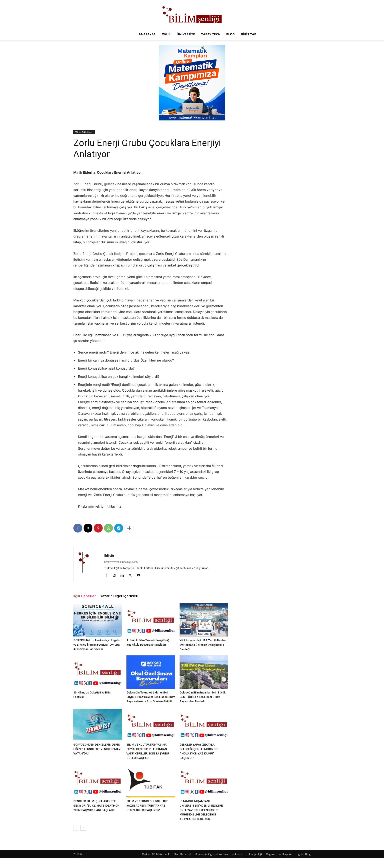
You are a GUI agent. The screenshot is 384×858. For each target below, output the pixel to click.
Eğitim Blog (304, 854)
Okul (166, 34)
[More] (129, 528)
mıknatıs (237, 854)
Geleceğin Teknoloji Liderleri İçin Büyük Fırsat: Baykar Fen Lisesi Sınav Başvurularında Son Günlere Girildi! (150, 697)
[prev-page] (76, 828)
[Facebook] (77, 528)
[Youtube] (140, 575)
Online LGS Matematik (156, 854)
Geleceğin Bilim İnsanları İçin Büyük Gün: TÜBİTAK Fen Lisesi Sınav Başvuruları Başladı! (203, 697)
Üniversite (186, 34)
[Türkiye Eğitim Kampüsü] (192, 15)
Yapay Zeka (210, 34)
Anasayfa (147, 34)
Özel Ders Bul (182, 854)
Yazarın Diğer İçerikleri (119, 596)
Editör (109, 555)
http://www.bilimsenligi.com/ (121, 561)
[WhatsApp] (108, 528)
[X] (88, 528)
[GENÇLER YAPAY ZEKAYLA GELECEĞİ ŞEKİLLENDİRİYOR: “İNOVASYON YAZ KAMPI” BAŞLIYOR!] (204, 724)
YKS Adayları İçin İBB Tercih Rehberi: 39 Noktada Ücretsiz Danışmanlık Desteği (204, 645)
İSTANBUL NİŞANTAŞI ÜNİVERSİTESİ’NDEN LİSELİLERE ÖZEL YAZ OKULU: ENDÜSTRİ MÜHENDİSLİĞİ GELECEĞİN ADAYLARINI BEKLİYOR (201, 810)
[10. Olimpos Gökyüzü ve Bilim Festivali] (97, 672)
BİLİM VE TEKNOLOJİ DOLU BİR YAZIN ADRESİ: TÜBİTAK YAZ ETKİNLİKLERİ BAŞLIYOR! (147, 805)
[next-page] (83, 828)
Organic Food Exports (279, 854)
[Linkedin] (124, 575)
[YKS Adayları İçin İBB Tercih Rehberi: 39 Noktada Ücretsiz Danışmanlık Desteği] (204, 619)
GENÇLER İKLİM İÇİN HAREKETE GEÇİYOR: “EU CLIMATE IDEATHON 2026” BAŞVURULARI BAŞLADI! (96, 805)
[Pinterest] (98, 528)
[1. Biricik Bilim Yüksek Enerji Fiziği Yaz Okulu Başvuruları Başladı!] (150, 619)
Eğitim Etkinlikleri (84, 132)
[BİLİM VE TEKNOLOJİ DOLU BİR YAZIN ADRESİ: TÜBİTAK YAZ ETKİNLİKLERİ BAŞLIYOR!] (150, 780)
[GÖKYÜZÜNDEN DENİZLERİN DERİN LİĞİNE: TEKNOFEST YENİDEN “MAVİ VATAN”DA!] (97, 724)
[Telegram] (118, 528)
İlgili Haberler (84, 596)
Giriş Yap (248, 34)
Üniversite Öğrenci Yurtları (211, 854)
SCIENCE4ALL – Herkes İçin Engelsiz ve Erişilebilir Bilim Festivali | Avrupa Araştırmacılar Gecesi (97, 644)
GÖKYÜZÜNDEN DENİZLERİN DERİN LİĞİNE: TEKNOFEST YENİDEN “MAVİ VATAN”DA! (97, 749)
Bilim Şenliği (254, 854)
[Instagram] (116, 575)
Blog (230, 34)
